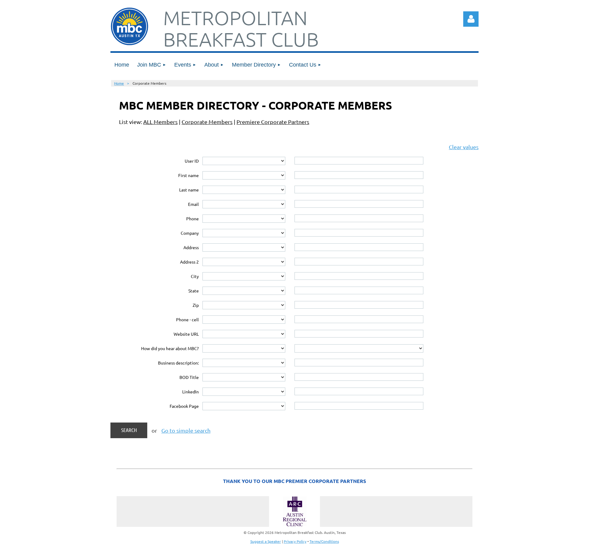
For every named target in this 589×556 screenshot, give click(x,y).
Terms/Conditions (324, 541)
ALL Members (160, 121)
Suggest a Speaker (265, 541)
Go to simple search (185, 430)
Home (119, 83)
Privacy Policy (295, 541)
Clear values (464, 147)
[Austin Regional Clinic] (294, 511)
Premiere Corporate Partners (273, 121)
